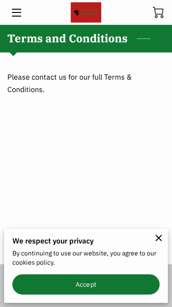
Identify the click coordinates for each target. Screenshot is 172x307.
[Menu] (15, 12)
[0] (158, 12)
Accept (86, 284)
